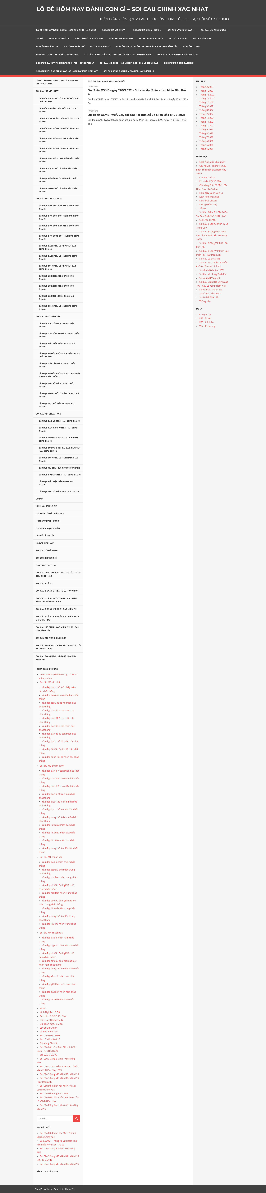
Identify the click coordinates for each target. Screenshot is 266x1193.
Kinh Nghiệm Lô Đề (59, 38)
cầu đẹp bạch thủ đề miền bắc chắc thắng (58, 170)
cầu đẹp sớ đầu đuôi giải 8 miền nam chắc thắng (58, 439)
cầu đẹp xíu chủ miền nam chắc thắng (59, 468)
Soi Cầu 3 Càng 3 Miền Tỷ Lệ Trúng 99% (57, 54)
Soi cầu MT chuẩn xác (179, 30)
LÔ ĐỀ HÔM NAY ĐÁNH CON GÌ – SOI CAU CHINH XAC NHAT (122, 9)
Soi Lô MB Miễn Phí (74, 46)
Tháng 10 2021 (206, 125)
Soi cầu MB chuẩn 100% (146, 30)
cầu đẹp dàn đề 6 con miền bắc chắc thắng (59, 140)
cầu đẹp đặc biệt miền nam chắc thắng (56, 483)
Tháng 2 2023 (206, 86)
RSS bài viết (205, 318)
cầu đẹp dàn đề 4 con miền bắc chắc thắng (59, 130)
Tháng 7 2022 (206, 114)
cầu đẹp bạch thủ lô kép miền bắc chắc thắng (57, 247)
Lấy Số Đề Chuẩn (178, 38)
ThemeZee (70, 1189)
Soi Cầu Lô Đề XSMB (47, 46)
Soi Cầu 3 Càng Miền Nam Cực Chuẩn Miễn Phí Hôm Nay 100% (118, 54)
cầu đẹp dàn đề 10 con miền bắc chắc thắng (59, 160)
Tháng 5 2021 (206, 144)
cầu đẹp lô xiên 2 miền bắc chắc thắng (56, 277)
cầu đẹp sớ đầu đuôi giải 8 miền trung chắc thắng (59, 355)
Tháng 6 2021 (206, 141)
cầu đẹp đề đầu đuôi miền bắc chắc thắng (58, 180)
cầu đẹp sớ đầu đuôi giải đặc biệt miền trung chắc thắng (59, 375)
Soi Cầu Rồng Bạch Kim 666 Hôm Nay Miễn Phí (128, 71)
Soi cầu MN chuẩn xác (213, 30)
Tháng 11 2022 (206, 98)
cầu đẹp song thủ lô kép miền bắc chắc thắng (57, 267)
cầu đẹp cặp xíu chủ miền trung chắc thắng (59, 335)
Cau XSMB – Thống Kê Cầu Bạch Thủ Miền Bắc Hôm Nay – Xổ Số (212, 169)
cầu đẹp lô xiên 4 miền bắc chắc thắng (56, 297)
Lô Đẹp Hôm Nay (202, 38)
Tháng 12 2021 (206, 117)
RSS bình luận (206, 322)
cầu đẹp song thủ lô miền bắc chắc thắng (58, 307)
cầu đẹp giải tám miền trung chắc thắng (57, 365)
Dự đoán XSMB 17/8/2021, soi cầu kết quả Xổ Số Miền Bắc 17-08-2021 (136, 114)
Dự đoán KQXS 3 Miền (151, 38)
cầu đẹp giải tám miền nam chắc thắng (60, 475)
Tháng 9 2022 (206, 106)
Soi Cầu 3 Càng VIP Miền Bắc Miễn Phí (177, 54)
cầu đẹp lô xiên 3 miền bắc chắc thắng (56, 287)
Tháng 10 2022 (206, 102)
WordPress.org (207, 326)
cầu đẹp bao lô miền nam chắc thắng (59, 421)
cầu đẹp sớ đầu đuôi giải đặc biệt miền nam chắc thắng (59, 449)
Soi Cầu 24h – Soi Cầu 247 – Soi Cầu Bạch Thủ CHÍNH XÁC (146, 46)
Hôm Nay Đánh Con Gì (121, 38)
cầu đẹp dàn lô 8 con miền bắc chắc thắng (59, 227)
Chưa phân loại (207, 177)
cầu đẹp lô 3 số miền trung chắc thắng (56, 385)
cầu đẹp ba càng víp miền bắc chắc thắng (58, 109)
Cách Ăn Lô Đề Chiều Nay (89, 38)
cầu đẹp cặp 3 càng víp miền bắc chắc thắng (59, 120)
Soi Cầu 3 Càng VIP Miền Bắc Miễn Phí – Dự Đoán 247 (65, 63)
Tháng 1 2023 (206, 90)
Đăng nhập (205, 314)
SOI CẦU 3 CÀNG (191, 46)
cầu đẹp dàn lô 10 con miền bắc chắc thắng (59, 237)
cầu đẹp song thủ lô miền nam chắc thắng (58, 459)
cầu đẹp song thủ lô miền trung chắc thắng (59, 395)
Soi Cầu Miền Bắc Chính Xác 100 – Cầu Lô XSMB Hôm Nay (67, 71)
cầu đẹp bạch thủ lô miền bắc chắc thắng (58, 257)
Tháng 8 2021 (206, 133)
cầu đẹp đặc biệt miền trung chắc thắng (57, 345)
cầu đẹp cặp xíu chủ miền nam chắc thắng (58, 429)
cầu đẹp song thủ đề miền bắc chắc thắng (58, 190)
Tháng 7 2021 (206, 137)
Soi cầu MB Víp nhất (113, 30)
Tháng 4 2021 (206, 148)
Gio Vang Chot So (100, 46)
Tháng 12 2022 (206, 94)
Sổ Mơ (39, 38)
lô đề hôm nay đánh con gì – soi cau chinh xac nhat (66, 30)
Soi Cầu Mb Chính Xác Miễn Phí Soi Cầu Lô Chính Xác (129, 63)
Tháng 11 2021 (206, 121)
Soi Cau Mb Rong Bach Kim (179, 63)
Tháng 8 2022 (206, 110)
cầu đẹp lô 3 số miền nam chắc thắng (59, 492)
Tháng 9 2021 (206, 129)
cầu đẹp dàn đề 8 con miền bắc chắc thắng (59, 150)
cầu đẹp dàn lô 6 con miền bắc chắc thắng (59, 217)
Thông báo (205, 301)
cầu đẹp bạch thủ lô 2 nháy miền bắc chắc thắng (59, 100)
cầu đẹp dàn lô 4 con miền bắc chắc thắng (59, 207)
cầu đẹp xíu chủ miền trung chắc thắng (57, 405)
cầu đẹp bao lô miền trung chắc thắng (57, 325)
